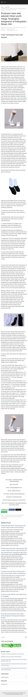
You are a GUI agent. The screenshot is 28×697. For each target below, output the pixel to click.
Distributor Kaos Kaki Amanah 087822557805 (11, 656)
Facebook (12, 509)
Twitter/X (19, 509)
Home (2, 7)
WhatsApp (5, 511)
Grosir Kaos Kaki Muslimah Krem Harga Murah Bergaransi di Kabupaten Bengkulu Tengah (13, 615)
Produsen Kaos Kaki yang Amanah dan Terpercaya (12, 653)
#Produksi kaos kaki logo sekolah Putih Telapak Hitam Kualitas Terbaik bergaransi (12, 517)
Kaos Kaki (7, 7)
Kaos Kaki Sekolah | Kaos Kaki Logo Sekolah (13, 29)
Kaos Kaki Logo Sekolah (13, 27)
